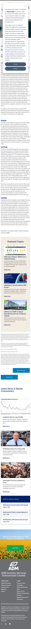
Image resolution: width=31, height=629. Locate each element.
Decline (15, 68)
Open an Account (6, 585)
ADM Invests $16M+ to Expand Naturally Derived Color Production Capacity (15, 314)
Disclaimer (20, 585)
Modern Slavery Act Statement (22, 598)
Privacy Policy (21, 583)
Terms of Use (21, 591)
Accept (15, 64)
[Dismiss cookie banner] (25, 6)
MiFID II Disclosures (23, 593)
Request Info (5, 587)
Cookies (19, 595)
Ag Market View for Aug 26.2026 (13, 417)
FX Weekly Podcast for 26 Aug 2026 (14, 449)
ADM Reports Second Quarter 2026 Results (15, 505)
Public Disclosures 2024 (22, 588)
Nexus (3, 591)
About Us (4, 589)
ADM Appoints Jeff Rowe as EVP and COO (15, 519)
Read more (7, 269)
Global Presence (6, 583)
